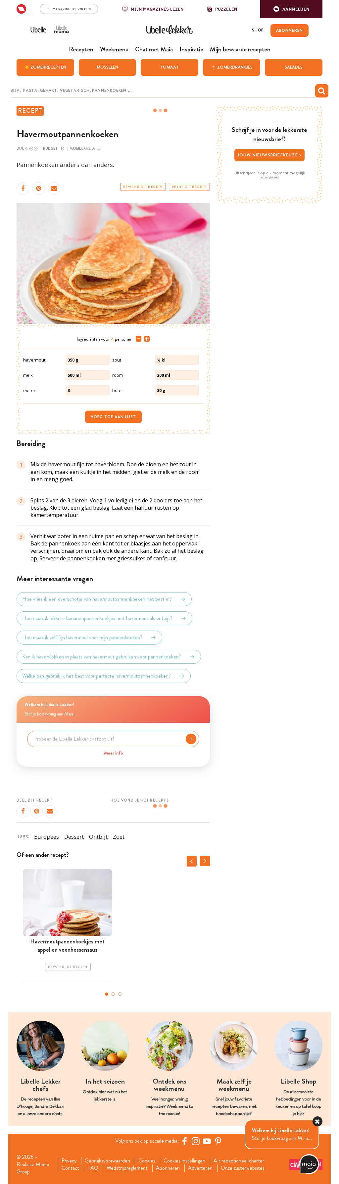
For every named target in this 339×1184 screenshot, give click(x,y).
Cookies (146, 1160)
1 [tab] (106, 994)
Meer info (113, 753)
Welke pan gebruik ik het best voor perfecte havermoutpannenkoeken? (96, 676)
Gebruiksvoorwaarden (107, 1160)
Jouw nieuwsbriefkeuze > (269, 155)
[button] (291, 9)
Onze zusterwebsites (243, 1168)
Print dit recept (189, 187)
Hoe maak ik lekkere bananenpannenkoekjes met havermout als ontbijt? (97, 618)
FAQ (92, 1168)
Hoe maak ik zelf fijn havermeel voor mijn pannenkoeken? (82, 637)
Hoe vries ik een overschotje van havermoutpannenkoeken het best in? (97, 599)
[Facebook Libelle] (184, 1141)
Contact (70, 1168)
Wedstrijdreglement (127, 1168)
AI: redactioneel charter (239, 1160)
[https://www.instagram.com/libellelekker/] (196, 1141)
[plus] (145, 339)
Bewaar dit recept (143, 187)
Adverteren (200, 1168)
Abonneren (168, 1168)
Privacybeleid (270, 177)
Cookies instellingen (184, 1160)
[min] (137, 339)
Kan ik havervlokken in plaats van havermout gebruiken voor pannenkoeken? (101, 656)
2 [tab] (113, 994)
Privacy (69, 1160)
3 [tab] (119, 994)
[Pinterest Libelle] (218, 1141)
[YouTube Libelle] (207, 1141)
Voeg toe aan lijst (113, 417)
